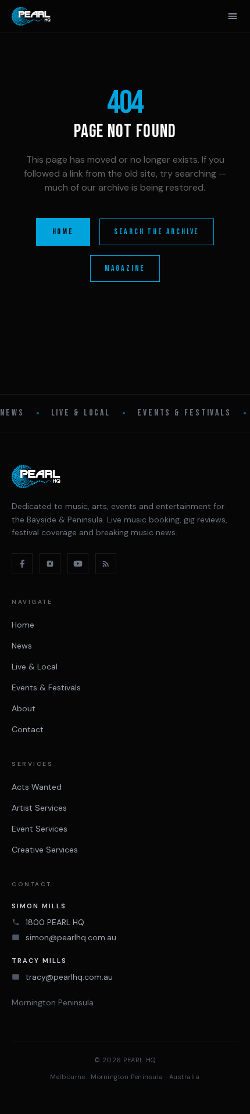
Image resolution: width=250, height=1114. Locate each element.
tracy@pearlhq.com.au (69, 977)
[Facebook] (22, 563)
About (23, 708)
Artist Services (39, 808)
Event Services (39, 828)
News (12, 412)
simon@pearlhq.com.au (71, 937)
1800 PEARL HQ (55, 922)
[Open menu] (232, 16)
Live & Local (81, 412)
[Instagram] (50, 563)
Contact (28, 729)
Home (63, 232)
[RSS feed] (105, 563)
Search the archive (156, 232)
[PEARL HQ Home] (31, 16)
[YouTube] (77, 563)
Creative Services (45, 849)
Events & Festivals (184, 412)
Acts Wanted (37, 787)
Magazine (125, 268)
